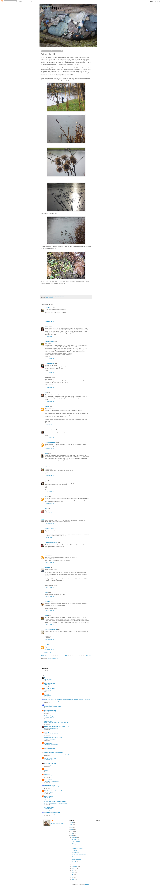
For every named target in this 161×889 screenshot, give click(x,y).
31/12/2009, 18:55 (49, 401)
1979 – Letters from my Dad (50, 814)
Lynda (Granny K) (49, 363)
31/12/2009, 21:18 (49, 476)
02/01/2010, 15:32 (49, 624)
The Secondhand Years (50, 758)
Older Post (88, 655)
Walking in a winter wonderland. (80, 844)
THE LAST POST (48, 797)
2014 (71, 825)
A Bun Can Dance (49, 341)
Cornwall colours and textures (51, 728)
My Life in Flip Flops (49, 688)
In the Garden (47, 684)
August (74, 868)
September (75, 866)
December (74, 837)
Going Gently (47, 678)
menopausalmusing (50, 442)
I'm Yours (74, 846)
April (73, 877)
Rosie (46, 453)
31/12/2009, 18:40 (49, 387)
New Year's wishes (48, 792)
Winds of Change (48, 796)
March (73, 879)
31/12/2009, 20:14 (49, 437)
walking (46, 297)
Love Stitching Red (48, 765)
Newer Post (44, 655)
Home (66, 655)
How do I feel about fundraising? (51, 786)
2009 (71, 835)
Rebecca (47, 518)
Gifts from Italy (75, 857)
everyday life (47, 694)
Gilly (46, 508)
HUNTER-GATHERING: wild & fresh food (54, 801)
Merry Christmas (76, 841)
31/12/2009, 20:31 (49, 448)
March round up (47, 695)
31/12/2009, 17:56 (49, 358)
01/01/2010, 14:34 (49, 596)
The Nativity (75, 850)
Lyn (46, 481)
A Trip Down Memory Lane (50, 739)
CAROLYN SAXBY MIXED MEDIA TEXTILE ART (56, 726)
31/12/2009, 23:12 (49, 503)
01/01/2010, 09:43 (49, 524)
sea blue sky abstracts (50, 710)
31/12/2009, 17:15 (49, 321)
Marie (46, 592)
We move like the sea (49, 759)
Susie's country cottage (51, 542)
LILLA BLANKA (48, 780)
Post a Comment (47, 652)
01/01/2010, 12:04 (49, 562)
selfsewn (46, 732)
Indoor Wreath (75, 852)
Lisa (46, 392)
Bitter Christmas (48, 679)
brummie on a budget (49, 785)
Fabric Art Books (48, 808)
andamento (47, 774)
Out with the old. (76, 839)
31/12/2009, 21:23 (49, 491)
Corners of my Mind (49, 683)
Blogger (87, 884)
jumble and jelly (48, 743)
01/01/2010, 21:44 (49, 610)
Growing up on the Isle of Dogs (52, 812)
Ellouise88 (47, 601)
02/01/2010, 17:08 (49, 639)
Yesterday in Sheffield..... (78, 848)
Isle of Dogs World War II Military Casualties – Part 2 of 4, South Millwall (60, 701)
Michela (47, 555)
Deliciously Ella (48, 721)
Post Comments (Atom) (53, 658)
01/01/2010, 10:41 (49, 537)
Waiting (46, 770)
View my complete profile (57, 823)
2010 (71, 833)
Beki (46, 467)
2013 (71, 827)
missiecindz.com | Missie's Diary (53, 737)
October (74, 864)
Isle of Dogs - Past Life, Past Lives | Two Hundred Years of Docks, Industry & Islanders (67, 699)
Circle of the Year (48, 769)
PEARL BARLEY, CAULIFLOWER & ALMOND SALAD (56, 722)
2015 (71, 822)
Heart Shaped (51, 8)
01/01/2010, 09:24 (49, 513)
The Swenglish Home (49, 748)
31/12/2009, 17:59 (49, 372)
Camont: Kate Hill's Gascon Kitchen (53, 752)
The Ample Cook (49, 528)
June (73, 872)
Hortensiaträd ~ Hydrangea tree (51, 781)
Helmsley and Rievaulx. (49, 775)
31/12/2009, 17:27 (49, 336)
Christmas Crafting (76, 859)
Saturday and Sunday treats (79, 854)
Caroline (47, 406)
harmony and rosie (50, 430)
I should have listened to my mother (53, 791)
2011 (71, 831)
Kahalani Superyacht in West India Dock (53, 706)
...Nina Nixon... (48, 307)
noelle (46, 615)
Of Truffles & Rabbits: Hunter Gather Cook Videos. (55, 803)
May (73, 875)
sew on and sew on (49, 807)
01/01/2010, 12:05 (49, 587)
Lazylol (47, 645)
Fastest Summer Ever (49, 717)
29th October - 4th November (51, 744)
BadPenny (47, 567)
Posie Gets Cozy (48, 716)
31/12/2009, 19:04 (49, 425)
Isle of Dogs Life (48, 705)
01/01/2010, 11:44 (49, 550)
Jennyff (47, 496)
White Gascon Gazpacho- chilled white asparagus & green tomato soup (60, 754)
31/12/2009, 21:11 (49, 462)
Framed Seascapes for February (51, 711)
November (74, 862)
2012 (71, 829)
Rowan (46, 326)
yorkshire (51, 297)
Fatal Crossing (47, 690)
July (73, 870)
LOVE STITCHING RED (51, 629)
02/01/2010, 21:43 (49, 649)
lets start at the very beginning (51, 733)
